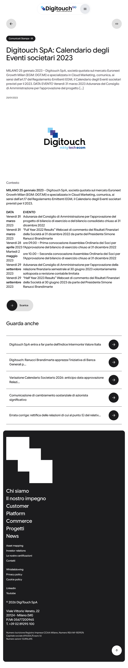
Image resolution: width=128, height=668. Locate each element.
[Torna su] (117, 650)
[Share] (117, 24)
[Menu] (85, 9)
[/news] (11, 24)
